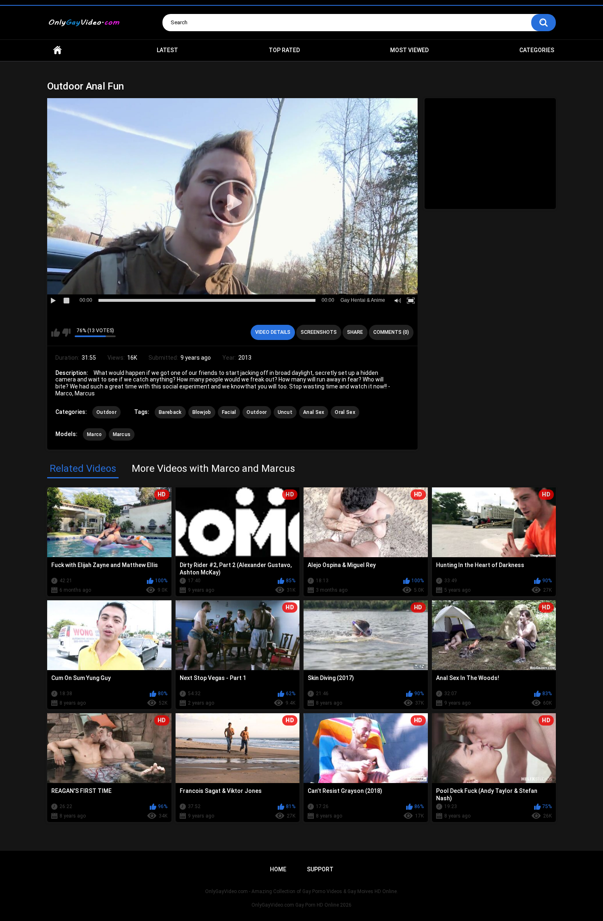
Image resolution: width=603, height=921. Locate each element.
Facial (229, 412)
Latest (167, 50)
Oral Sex (345, 412)
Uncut (285, 412)
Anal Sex (313, 412)
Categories (536, 50)
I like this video (55, 332)
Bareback (170, 412)
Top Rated (284, 50)
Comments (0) (391, 332)
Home (57, 50)
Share (355, 332)
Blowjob (201, 412)
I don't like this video (66, 332)
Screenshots (319, 332)
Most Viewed (409, 50)
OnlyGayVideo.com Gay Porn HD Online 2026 (301, 905)
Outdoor (106, 412)
